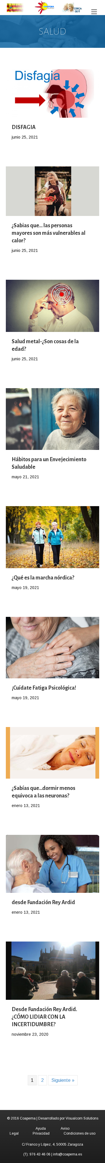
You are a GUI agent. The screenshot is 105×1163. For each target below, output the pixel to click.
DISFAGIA (24, 127)
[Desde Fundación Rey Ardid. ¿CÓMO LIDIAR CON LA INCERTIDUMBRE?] (52, 970)
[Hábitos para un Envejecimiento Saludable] (52, 418)
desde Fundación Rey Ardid (43, 902)
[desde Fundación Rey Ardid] (52, 863)
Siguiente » (62, 1080)
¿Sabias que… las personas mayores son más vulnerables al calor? (48, 233)
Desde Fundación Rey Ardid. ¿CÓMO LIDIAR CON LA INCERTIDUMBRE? (44, 1016)
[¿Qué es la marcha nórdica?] (52, 536)
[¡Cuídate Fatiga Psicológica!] (52, 647)
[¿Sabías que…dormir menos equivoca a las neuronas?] (52, 752)
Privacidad (41, 1133)
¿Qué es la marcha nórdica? (43, 578)
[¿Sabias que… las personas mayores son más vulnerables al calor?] (52, 190)
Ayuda (41, 1128)
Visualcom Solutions (82, 1118)
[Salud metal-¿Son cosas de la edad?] (52, 305)
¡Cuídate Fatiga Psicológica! (44, 688)
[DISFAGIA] (52, 93)
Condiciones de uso (79, 1133)
